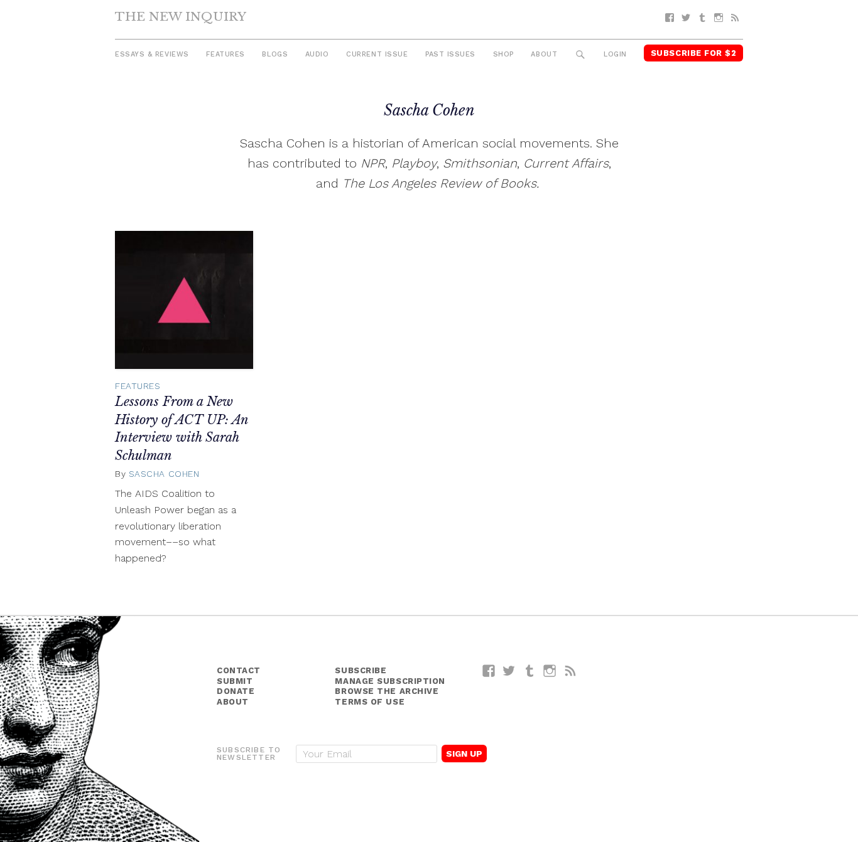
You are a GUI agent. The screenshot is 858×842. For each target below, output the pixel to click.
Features (225, 54)
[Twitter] (686, 18)
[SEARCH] (581, 55)
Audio (317, 54)
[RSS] (735, 18)
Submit (235, 681)
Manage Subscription (390, 681)
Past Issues (450, 54)
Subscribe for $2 (694, 53)
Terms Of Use (370, 701)
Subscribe (360, 670)
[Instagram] (718, 18)
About (544, 54)
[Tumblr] (702, 18)
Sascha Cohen (164, 474)
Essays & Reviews (152, 54)
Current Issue (377, 54)
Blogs (275, 54)
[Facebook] (669, 18)
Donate (235, 691)
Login (615, 54)
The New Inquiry (180, 16)
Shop (503, 54)
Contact (239, 670)
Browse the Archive (386, 691)
